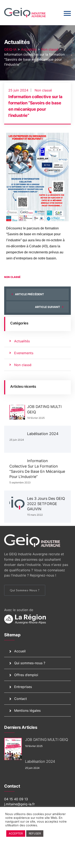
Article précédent (29, 294)
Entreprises (23, 687)
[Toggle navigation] (67, 13)
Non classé (43, 90)
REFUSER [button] (35, 833)
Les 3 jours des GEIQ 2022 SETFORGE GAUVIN (46, 503)
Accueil (20, 651)
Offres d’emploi (26, 675)
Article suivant (47, 307)
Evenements (23, 353)
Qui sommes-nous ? (25, 590)
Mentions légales (27, 710)
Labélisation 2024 (43, 434)
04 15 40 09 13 (16, 799)
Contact (20, 699)
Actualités (22, 341)
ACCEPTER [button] (16, 833)
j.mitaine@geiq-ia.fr (19, 804)
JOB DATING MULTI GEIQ (46, 739)
